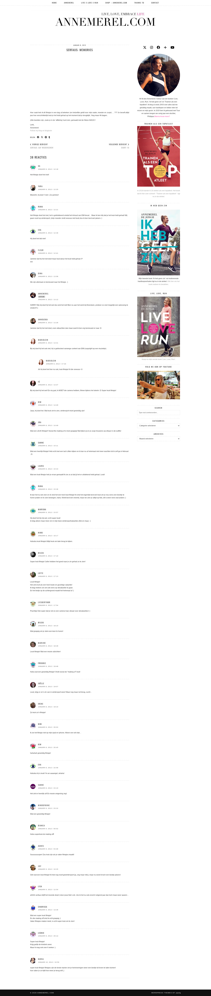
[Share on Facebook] (38, 137)
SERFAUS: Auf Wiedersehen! (42, 146)
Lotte (40, 573)
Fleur (41, 250)
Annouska (43, 319)
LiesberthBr (44, 602)
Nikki (40, 532)
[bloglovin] (165, 47)
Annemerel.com (45, 993)
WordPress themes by (166, 993)
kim (39, 744)
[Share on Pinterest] (46, 137)
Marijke (42, 642)
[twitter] (144, 47)
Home (54, 2)
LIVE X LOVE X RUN (89, 2)
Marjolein (43, 339)
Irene (40, 703)
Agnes (41, 845)
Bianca (41, 825)
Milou (41, 552)
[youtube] (172, 47)
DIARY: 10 (119, 146)
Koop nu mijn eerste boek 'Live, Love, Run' (158, 359)
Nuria (41, 959)
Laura (41, 465)
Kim (39, 402)
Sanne (41, 784)
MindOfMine (44, 805)
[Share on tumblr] (49, 137)
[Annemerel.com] (105, 19)
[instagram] (151, 47)
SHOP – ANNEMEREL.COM (116, 2)
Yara (40, 186)
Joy (39, 866)
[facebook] (158, 47)
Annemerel (69, 2)
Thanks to (139, 2)
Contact (155, 2)
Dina (40, 273)
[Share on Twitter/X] (42, 137)
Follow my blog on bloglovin (41, 131)
